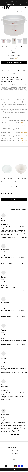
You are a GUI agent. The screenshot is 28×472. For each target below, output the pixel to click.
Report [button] (15, 237)
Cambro (16, 58)
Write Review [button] (14, 199)
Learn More (19, 4)
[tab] (15, 210)
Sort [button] (2, 205)
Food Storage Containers (18, 57)
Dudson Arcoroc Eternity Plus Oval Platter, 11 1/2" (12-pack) (7, 180)
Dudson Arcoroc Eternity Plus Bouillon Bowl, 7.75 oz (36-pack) (21, 180)
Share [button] (18, 237)
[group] (14, 193)
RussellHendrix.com (9, 85)
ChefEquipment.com (7, 8)
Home (5, 11)
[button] (14, 51)
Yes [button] (12, 237)
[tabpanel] (7, 172)
